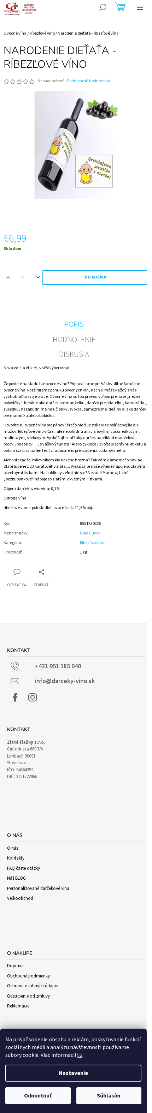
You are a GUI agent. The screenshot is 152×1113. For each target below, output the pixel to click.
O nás (12, 848)
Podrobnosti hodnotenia (88, 81)
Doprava (15, 966)
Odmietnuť (38, 1096)
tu (79, 1055)
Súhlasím (109, 1096)
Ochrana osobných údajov (32, 986)
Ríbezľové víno (92, 543)
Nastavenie (73, 1073)
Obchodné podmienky (28, 976)
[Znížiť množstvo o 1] (38, 277)
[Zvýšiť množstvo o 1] (8, 277)
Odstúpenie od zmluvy (28, 996)
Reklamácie (18, 1006)
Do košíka (95, 277)
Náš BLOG (16, 878)
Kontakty (15, 858)
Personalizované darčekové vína (38, 888)
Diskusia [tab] (74, 354)
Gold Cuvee (90, 533)
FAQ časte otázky (23, 868)
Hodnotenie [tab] (74, 339)
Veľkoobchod (20, 898)
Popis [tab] (74, 324)
